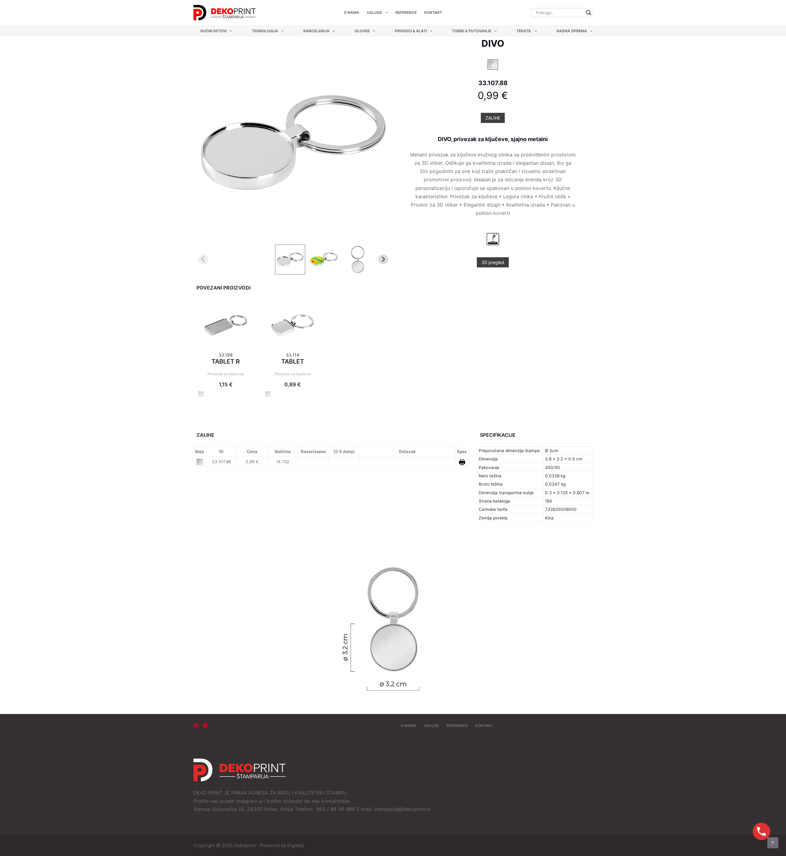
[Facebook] (195, 725)
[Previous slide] (203, 259)
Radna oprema (572, 31)
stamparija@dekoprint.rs (402, 809)
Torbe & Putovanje (471, 31)
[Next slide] (383, 259)
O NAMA (351, 12)
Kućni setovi (213, 31)
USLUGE (374, 12)
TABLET (292, 361)
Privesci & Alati (411, 31)
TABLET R (226, 361)
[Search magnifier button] (588, 12)
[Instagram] (205, 725)
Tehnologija (265, 31)
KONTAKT (433, 12)
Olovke (362, 31)
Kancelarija (316, 31)
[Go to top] (772, 842)
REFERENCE (406, 12)
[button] (290, 259)
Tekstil (523, 31)
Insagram (246, 801)
